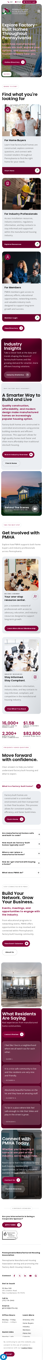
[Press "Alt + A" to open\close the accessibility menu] (3, 1357)
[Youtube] (30, 1276)
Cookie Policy (26, 1348)
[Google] (36, 1276)
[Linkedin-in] (25, 1276)
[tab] (6, 74)
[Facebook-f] (14, 1276)
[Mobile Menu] (39, 11)
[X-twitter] (20, 1276)
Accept (9, 1354)
